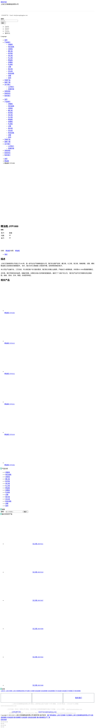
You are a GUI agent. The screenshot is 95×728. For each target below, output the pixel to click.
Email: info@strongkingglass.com (19, 15)
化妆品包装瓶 (31, 717)
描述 (5, 254)
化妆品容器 (37, 691)
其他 (6, 506)
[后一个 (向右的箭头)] (3, 723)
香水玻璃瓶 (78, 691)
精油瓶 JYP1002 (9, 465)
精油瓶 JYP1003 (9, 313)
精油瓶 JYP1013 (9, 343)
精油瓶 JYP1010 (9, 434)
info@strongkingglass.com (47, 698)
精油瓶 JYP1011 (9, 404)
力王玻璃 (32, 691)
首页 (5, 159)
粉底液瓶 (8, 501)
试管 (6, 494)
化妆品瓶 (59, 691)
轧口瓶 (7, 485)
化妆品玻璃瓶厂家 (52, 691)
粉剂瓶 (7, 481)
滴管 (6, 503)
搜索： (3, 19)
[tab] (49, 254)
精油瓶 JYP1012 (9, 373)
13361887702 (4, 15)
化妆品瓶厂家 (65, 691)
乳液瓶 (7, 492)
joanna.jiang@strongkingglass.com (65, 713)
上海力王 (3, 691)
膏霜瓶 (7, 490)
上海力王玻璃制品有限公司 (19, 691)
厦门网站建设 (51, 715)
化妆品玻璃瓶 (44, 691)
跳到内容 (4, 2)
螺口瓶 (7, 479)
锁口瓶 (7, 483)
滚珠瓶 (7, 477)
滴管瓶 (7, 472)
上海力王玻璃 (9, 691)
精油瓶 (6, 161)
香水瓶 (7, 497)
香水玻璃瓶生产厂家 (43, 717)
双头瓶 (7, 499)
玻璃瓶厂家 (72, 691)
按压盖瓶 (8, 474)
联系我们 (78, 698)
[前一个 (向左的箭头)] (1, 723)
